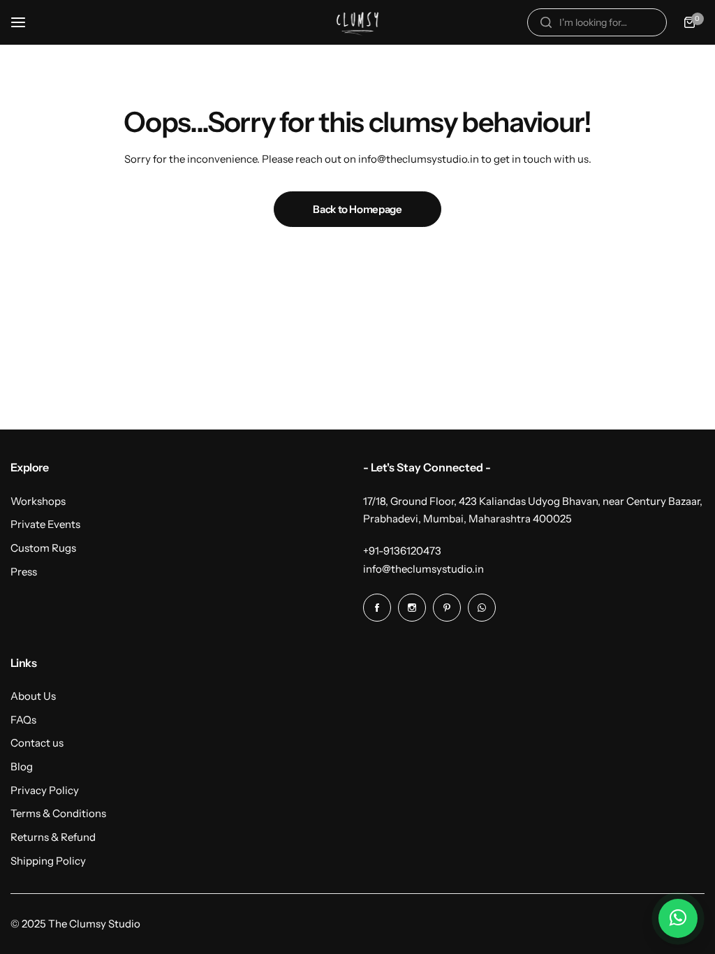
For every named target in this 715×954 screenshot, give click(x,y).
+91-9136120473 (402, 550)
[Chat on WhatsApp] (678, 918)
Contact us (37, 742)
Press (23, 571)
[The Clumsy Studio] (357, 22)
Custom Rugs (43, 548)
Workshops (38, 501)
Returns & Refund (53, 837)
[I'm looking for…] (546, 22)
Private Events (45, 524)
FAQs (23, 719)
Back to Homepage (357, 209)
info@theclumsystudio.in (423, 568)
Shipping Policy (48, 860)
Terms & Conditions (58, 813)
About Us (33, 696)
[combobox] (597, 22)
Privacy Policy (44, 790)
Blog (21, 766)
